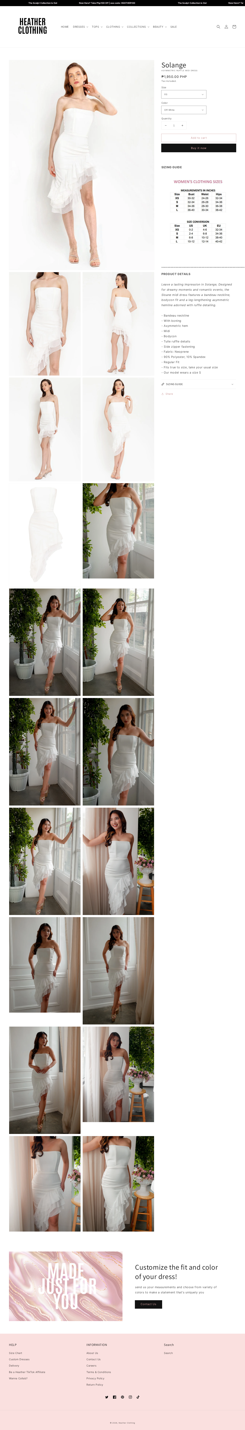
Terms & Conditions (98, 1372)
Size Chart (15, 1353)
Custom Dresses (19, 1359)
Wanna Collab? (18, 1378)
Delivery (14, 1365)
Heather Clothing (127, 1423)
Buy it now (198, 148)
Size (163, 87)
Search (168, 1353)
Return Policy (94, 1384)
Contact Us (148, 1304)
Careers (91, 1365)
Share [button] (169, 393)
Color (164, 102)
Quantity (166, 118)
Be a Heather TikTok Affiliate (27, 1372)
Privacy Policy (95, 1378)
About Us (92, 1353)
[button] (80, 27)
